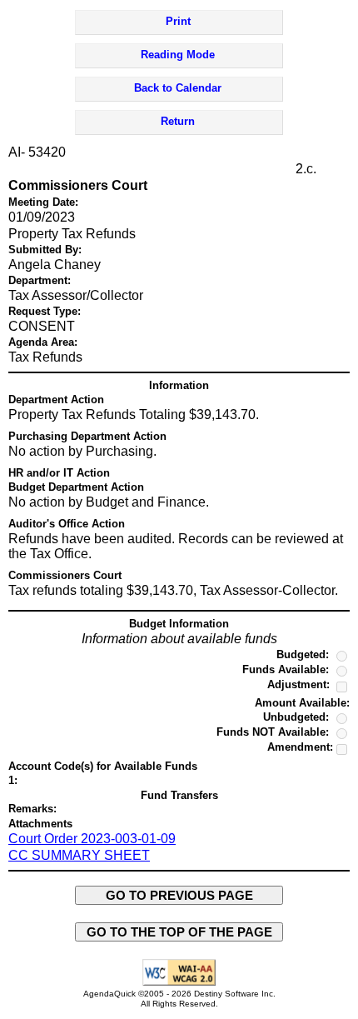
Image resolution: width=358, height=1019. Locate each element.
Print (178, 21)
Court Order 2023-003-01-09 (92, 839)
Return (178, 121)
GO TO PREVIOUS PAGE (179, 895)
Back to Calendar (177, 88)
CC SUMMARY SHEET (79, 855)
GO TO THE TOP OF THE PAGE (179, 932)
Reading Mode (178, 54)
